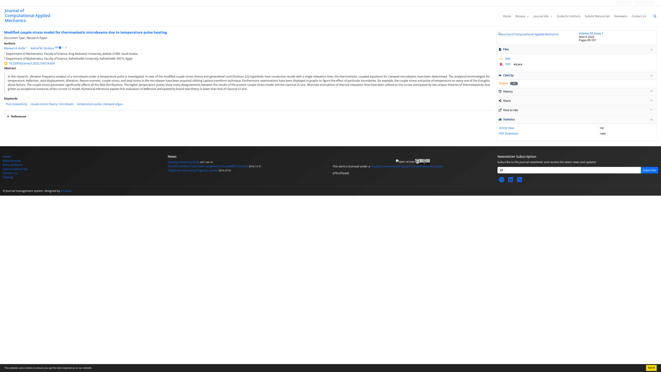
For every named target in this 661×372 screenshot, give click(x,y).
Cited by (508, 75)
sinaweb (66, 191)
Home (507, 16)
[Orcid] (501, 181)
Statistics (509, 119)
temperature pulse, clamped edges (100, 104)
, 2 (65, 47)
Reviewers (620, 16)
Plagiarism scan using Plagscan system (193, 170)
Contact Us (639, 16)
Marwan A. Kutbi (14, 48)
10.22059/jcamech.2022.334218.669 (32, 63)
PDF (513, 64)
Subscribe (649, 170)
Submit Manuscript (597, 16)
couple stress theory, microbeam (52, 104)
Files (506, 49)
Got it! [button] (651, 368)
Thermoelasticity (16, 104)
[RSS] (519, 181)
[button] (93, 368)
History (508, 91)
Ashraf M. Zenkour (42, 48)
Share (507, 101)
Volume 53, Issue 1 (591, 33)
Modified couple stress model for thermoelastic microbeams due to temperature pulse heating (85, 32)
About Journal (12, 161)
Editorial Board (12, 165)
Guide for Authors (568, 16)
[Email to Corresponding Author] (56, 47)
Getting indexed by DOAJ (183, 162)
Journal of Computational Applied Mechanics (27, 15)
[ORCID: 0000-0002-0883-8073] (60, 47)
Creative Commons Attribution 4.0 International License (407, 166)
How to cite (510, 110)
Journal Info (541, 16)
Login (625, 3)
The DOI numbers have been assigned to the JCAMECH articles (208, 166)
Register (646, 3)
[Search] (653, 16)
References (18, 116)
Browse (521, 16)
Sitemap (8, 177)
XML (508, 59)
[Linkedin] (510, 181)
